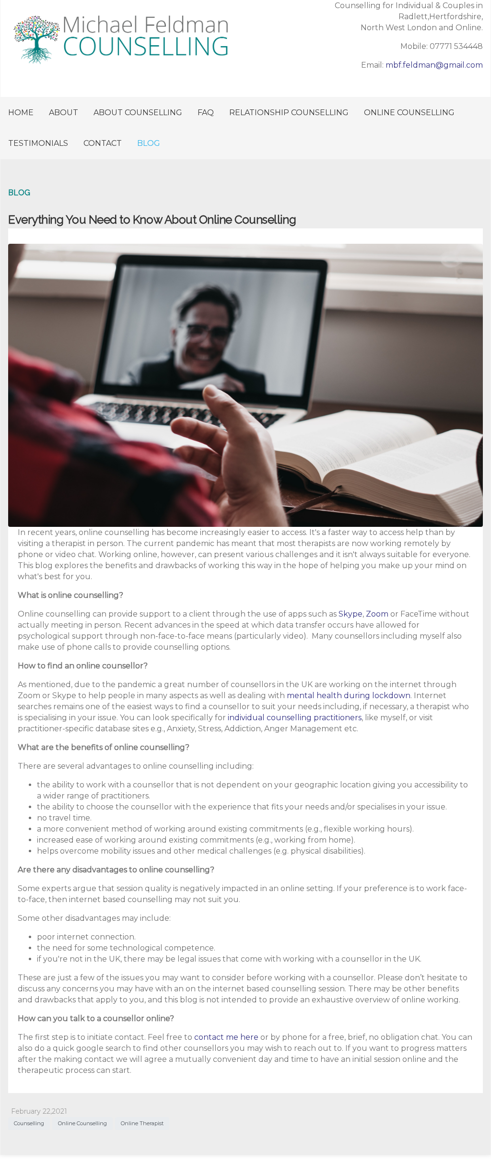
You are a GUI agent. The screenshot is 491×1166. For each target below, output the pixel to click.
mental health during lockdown (348, 695)
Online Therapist (142, 1123)
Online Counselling (82, 1123)
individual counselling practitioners (295, 717)
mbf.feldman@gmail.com (434, 65)
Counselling (29, 1123)
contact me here (226, 1037)
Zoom (377, 614)
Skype (350, 614)
